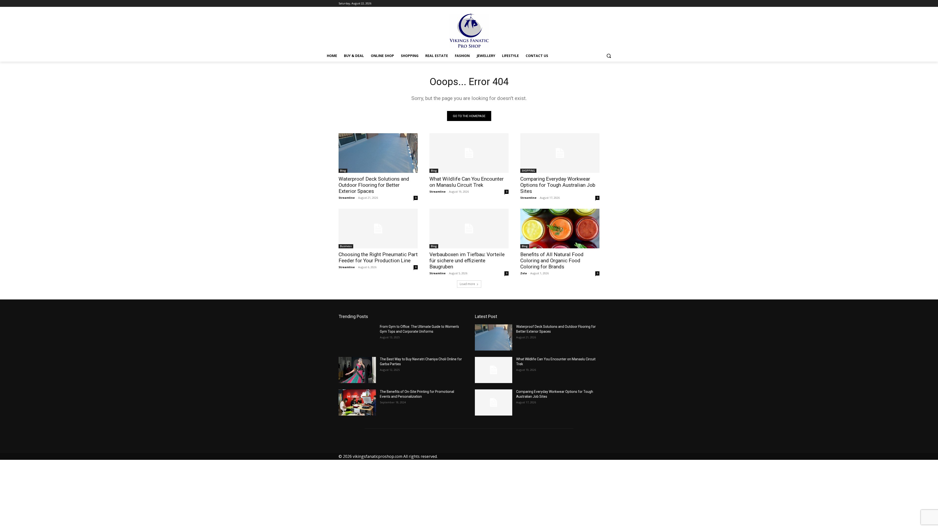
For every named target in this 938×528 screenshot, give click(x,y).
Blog (343, 170)
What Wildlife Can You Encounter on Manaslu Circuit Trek (466, 182)
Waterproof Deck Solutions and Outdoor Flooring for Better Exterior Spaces (374, 185)
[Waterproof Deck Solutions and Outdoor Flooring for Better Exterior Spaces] (378, 153)
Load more (467, 284)
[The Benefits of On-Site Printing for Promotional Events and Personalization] (357, 402)
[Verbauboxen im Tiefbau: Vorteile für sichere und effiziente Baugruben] (469, 228)
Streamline (347, 197)
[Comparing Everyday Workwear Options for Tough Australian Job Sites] (559, 153)
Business (346, 246)
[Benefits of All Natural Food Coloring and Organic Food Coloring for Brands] (559, 228)
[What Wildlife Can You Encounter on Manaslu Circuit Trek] (469, 153)
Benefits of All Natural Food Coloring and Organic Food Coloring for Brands (552, 261)
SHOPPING (528, 170)
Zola (523, 273)
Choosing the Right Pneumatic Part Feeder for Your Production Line (378, 258)
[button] (609, 56)
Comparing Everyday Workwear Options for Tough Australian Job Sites (557, 185)
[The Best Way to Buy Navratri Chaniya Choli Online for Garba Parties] (357, 370)
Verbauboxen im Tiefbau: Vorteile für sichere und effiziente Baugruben (467, 261)
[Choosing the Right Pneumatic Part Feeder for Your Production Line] (378, 228)
